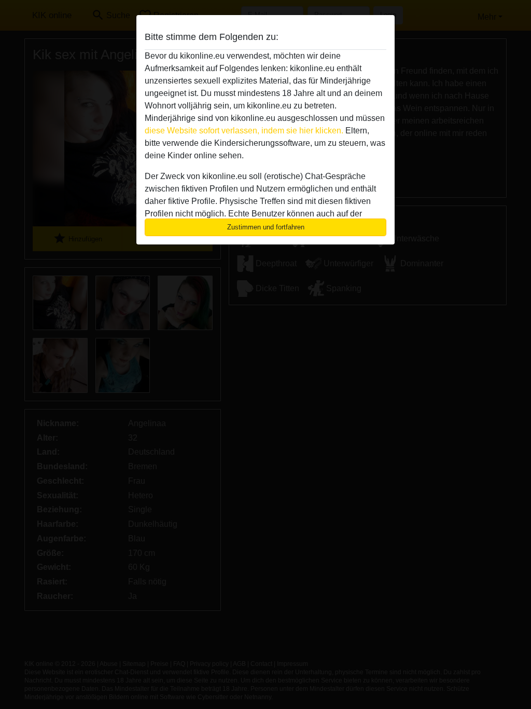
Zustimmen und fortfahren (265, 227)
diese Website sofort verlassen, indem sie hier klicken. (244, 130)
